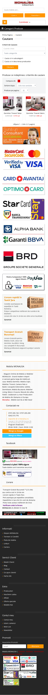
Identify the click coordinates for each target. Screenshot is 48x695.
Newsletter (8, 630)
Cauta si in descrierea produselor (18, 61)
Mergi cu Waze (15, 435)
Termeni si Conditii (11, 536)
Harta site (7, 576)
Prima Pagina (7, 35)
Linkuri (6, 543)
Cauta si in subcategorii (14, 58)
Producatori (8, 591)
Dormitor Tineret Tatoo (12, 113)
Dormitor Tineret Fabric (35, 113)
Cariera (7, 547)
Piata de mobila (10, 540)
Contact (7, 569)
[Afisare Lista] (22, 81)
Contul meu (8, 620)
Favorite (34, 15)
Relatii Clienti (9, 562)
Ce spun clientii (10, 572)
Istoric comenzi (10, 623)
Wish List (7, 627)
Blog (5, 565)
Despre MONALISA (11, 533)
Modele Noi (8, 605)
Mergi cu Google (15, 431)
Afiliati (6, 598)
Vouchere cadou (10, 594)
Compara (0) (10, 81)
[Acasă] (24, 5)
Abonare (35, 646)
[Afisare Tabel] (19, 81)
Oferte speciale (10, 601)
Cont (13, 15)
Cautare (19, 35)
